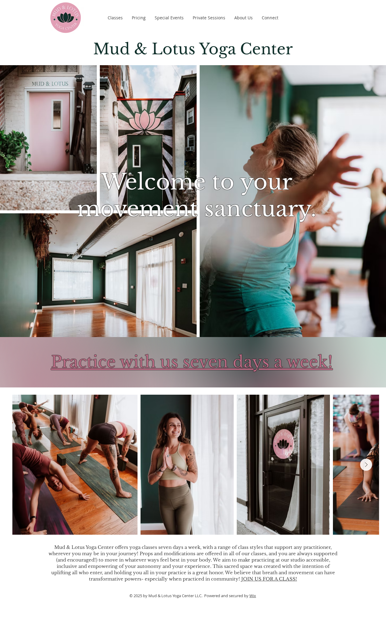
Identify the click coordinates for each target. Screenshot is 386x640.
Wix (252, 595)
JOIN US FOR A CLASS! (269, 579)
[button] (115, 17)
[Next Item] (366, 465)
